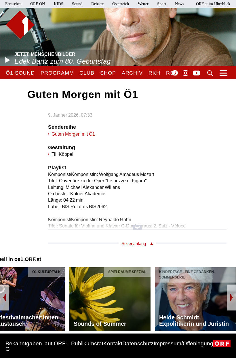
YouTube (196, 73)
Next (231, 297)
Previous (4, 297)
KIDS (58, 4)
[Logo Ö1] (20, 24)
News (179, 4)
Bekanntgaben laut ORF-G (36, 346)
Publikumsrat (87, 343)
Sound (77, 4)
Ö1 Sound (20, 73)
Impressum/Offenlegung (183, 343)
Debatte (97, 4)
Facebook (175, 73)
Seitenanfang (133, 243)
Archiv (132, 73)
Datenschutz (138, 343)
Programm (57, 73)
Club (86, 73)
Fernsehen (13, 4)
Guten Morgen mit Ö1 (73, 134)
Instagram (185, 73)
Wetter (143, 4)
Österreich (120, 4)
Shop (108, 73)
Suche (210, 73)
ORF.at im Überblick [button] (213, 4)
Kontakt (112, 343)
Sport (161, 4)
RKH (154, 73)
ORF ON (37, 4)
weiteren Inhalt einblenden (137, 224)
